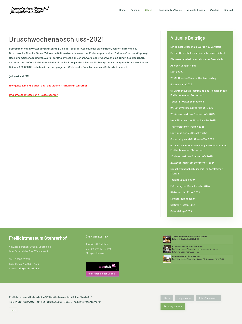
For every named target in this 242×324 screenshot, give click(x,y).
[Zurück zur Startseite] (29, 10)
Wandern (214, 9)
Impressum (184, 298)
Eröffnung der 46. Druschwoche (188, 132)
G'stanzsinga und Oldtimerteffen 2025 (192, 139)
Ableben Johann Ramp (183, 65)
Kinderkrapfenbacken (182, 198)
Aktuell (148, 9)
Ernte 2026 (176, 71)
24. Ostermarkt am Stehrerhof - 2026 (191, 107)
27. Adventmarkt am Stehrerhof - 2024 (192, 162)
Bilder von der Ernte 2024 (185, 192)
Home (122, 9)
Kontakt (228, 9)
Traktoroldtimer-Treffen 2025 (187, 126)
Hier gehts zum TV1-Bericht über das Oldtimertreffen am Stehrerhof (48, 85)
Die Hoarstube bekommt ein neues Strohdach (196, 59)
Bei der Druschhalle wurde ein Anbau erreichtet (197, 52)
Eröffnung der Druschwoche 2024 (190, 186)
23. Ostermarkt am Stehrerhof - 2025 (191, 156)
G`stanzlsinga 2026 (181, 84)
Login (13, 310)
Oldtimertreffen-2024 (183, 204)
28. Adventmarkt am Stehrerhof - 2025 (192, 114)
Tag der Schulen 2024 (182, 179)
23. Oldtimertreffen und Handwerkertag (193, 78)
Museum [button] (135, 9)
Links (167, 298)
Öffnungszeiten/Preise (169, 9)
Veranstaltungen (196, 9)
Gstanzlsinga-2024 (181, 211)
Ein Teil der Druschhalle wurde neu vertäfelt (195, 46)
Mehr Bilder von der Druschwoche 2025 (192, 120)
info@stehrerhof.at (29, 268)
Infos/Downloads (208, 298)
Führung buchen (173, 306)
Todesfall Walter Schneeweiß (187, 101)
